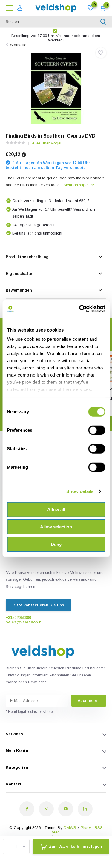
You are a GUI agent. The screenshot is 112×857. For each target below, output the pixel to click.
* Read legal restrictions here (29, 712)
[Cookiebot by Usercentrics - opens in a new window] (79, 309)
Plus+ (86, 827)
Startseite (18, 45)
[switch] (96, 430)
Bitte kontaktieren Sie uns (38, 605)
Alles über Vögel (46, 143)
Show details (79, 491)
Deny (56, 544)
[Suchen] (103, 22)
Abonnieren (89, 700)
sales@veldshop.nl (24, 622)
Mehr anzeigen (77, 185)
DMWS (70, 827)
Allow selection (56, 526)
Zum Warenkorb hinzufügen (75, 846)
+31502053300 (18, 617)
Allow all (56, 509)
